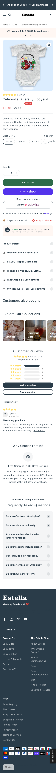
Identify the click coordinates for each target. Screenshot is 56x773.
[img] (9, 409)
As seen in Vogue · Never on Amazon (28, 4)
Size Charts (9, 709)
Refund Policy (10, 724)
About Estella (38, 643)
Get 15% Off (9, 669)
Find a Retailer (38, 684)
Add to (21, 204)
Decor (6, 664)
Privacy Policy (10, 729)
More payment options (28, 199)
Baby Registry (10, 704)
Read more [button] (39, 430)
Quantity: (7, 167)
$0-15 (14, 24)
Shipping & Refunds (13, 719)
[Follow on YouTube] (25, 619)
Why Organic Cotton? (37, 650)
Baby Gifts (8, 643)
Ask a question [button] (28, 392)
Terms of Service (12, 734)
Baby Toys (8, 648)
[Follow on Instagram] (11, 619)
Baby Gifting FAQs (12, 714)
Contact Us (9, 740)
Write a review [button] (28, 385)
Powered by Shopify (27, 765)
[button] (25, 35)
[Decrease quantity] (6, 173)
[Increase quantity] (16, 173)
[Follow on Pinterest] (18, 619)
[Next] (52, 4)
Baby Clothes (10, 654)
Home (5, 24)
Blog (33, 679)
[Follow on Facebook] (4, 619)
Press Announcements (39, 673)
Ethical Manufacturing (38, 659)
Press (34, 666)
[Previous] (3, 4)
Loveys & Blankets (12, 659)
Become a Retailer (40, 689)
